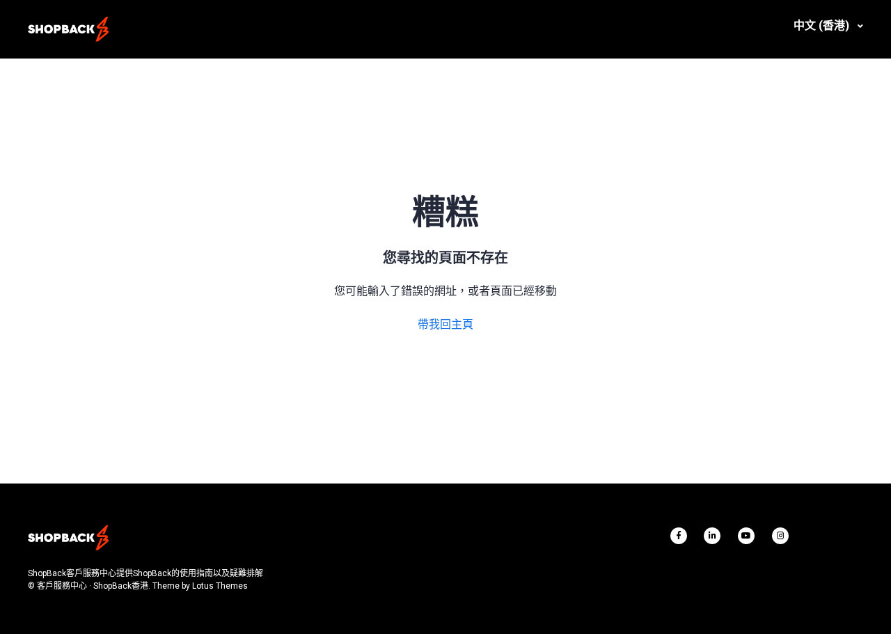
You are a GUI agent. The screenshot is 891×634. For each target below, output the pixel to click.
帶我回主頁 (445, 324)
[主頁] (68, 29)
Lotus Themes (220, 586)
